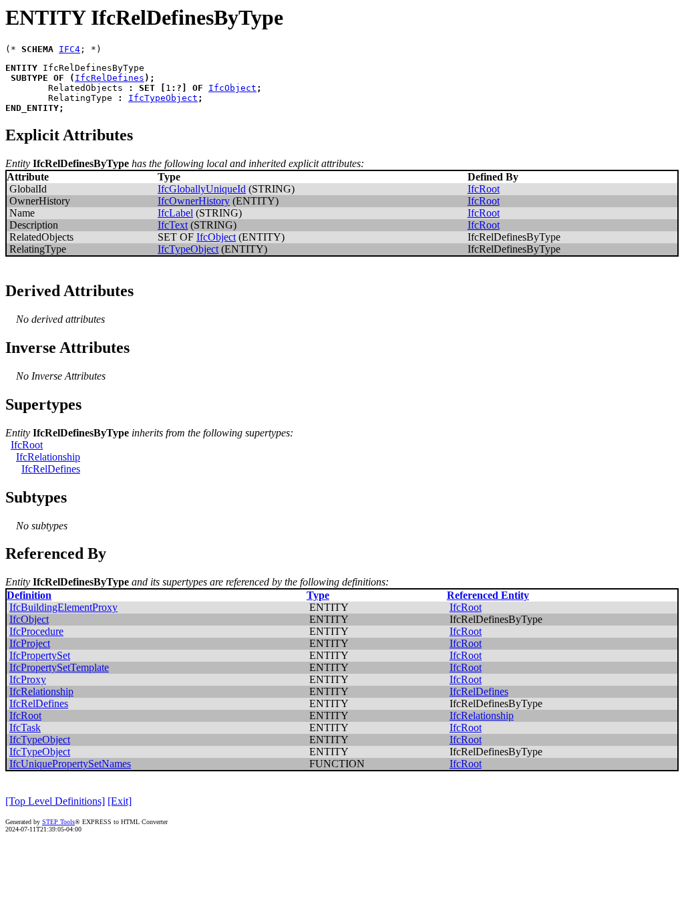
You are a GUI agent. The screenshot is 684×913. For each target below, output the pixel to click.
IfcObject (232, 88)
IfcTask (25, 727)
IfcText (173, 225)
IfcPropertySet (39, 655)
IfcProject (29, 643)
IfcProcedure (36, 631)
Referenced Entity (488, 595)
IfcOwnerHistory (194, 201)
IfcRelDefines (109, 78)
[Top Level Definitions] (55, 801)
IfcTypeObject (163, 98)
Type (318, 595)
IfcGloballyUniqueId (202, 188)
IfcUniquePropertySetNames (70, 763)
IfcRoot (484, 188)
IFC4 (69, 49)
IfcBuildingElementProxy (63, 607)
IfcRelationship (48, 457)
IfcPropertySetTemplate (59, 667)
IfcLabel (175, 213)
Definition (29, 595)
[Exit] (120, 801)
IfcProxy (27, 679)
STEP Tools (58, 821)
